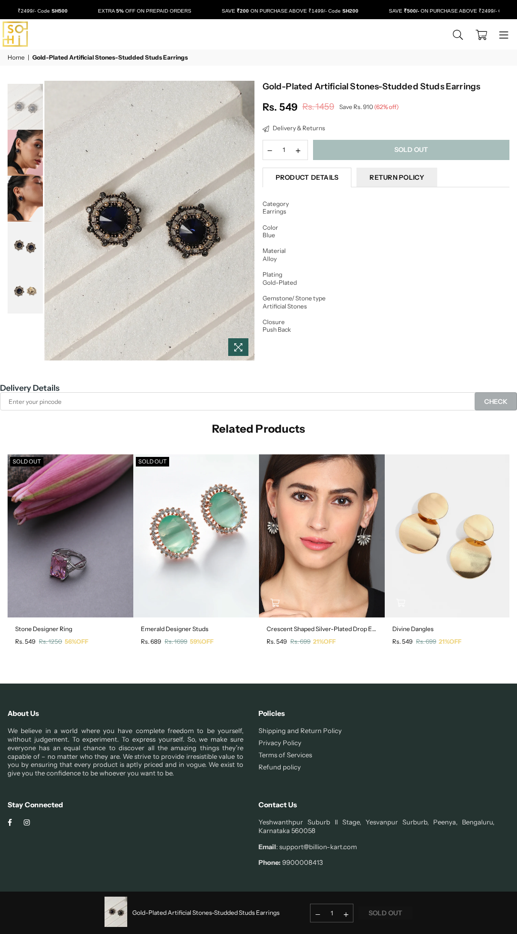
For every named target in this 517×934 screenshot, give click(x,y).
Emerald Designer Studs (175, 629)
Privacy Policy (279, 743)
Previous (53, 221)
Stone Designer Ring (43, 629)
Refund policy (279, 767)
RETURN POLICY (397, 177)
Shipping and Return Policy (300, 731)
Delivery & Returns (298, 128)
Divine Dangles (413, 629)
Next (246, 221)
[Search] (458, 34)
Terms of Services (285, 755)
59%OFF (202, 641)
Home (16, 57)
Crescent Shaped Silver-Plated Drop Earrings (322, 629)
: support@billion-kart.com (316, 847)
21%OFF (324, 641)
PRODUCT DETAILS (307, 177)
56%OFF (76, 641)
